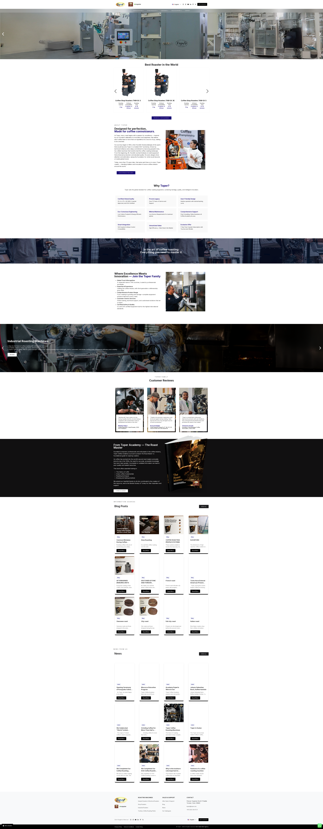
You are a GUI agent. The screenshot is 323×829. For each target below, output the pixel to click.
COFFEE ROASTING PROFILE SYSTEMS (173, 541)
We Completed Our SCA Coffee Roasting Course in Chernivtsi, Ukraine (149, 770)
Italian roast (194, 621)
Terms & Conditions (129, 826)
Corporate (164, 10)
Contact (187, 10)
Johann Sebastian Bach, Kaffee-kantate (198, 688)
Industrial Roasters (143, 807)
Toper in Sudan (196, 728)
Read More (121, 550)
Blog (118, 537)
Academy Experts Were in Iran (172, 688)
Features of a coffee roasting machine (197, 770)
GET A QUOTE (203, 819)
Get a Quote (202, 4)
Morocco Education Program (148, 688)
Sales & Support (176, 10)
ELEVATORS (194, 540)
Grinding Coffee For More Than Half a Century (148, 729)
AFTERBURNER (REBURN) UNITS (122, 582)
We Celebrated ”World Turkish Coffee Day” (122, 729)
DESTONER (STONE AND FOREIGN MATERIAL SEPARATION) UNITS (149, 582)
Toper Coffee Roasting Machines (173, 729)
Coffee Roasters (138, 10)
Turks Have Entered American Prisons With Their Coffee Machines (197, 582)
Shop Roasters (142, 804)
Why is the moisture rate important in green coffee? (173, 770)
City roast (144, 621)
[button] (3, 34)
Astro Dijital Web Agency (201, 826)
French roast (170, 581)
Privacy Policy (118, 826)
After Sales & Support (168, 801)
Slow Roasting (146, 540)
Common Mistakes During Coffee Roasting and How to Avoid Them (124, 541)
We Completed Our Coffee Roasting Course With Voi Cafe (124, 770)
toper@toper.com (191, 806)
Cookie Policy (139, 826)
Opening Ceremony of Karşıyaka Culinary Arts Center (124, 688)
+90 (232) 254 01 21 (192, 809)
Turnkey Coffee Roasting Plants (147, 811)
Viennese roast (122, 621)
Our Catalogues (166, 811)
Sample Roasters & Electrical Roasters (148, 801)
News (163, 807)
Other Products (151, 10)
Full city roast (171, 621)
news (118, 684)
